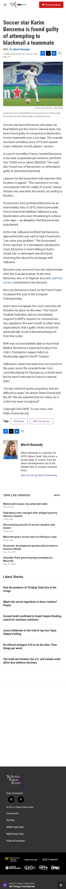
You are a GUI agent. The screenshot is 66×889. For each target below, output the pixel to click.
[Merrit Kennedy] (10, 449)
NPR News (19, 421)
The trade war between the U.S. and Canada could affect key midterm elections (31, 660)
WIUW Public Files (15, 834)
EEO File (10, 820)
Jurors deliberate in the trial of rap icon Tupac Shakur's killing (30, 632)
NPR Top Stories (41, 421)
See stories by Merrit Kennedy (39, 475)
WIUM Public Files (15, 827)
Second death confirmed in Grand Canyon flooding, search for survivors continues (32, 617)
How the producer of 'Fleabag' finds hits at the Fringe (29, 589)
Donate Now (52, 4)
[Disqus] (33, 723)
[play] (5, 885)
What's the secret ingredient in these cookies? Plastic (30, 603)
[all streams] (62, 885)
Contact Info (12, 813)
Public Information (15, 841)
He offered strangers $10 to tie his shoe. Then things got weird (30, 646)
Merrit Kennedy (21, 49)
